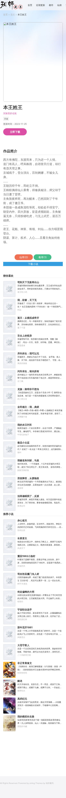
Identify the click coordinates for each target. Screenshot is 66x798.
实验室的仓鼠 (10, 113)
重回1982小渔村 (26, 556)
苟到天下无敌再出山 (28, 282)
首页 (30, 5)
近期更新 (40, 5)
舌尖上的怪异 (24, 335)
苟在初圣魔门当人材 (28, 573)
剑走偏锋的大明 (25, 591)
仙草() (23, 257)
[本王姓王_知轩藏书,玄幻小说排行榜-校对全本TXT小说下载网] (11, 5)
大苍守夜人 (23, 645)
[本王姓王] (33, 62)
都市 (51, 5)
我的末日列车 (24, 424)
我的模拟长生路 (25, 716)
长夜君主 (22, 538)
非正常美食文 (24, 663)
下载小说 (33, 264)
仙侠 (59, 5)
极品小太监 (23, 442)
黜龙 (19, 680)
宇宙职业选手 (24, 609)
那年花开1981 (25, 627)
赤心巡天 (22, 520)
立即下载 (15, 131)
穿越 (6, 119)
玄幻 (12, 14)
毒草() (42, 257)
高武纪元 (22, 698)
